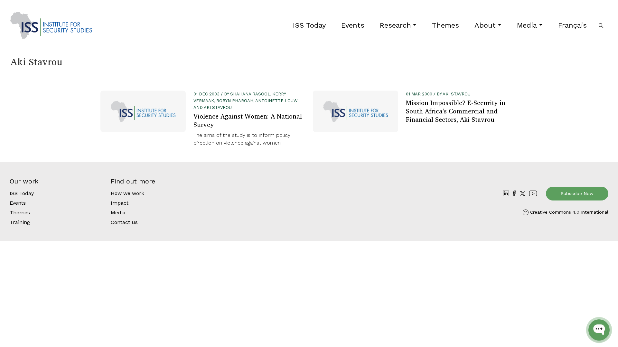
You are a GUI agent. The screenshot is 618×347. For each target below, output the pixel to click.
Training (20, 222)
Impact (119, 203)
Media (527, 25)
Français (572, 25)
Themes (445, 25)
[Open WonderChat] (599, 330)
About (485, 25)
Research (395, 25)
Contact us (124, 222)
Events (352, 25)
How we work (127, 193)
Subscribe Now (577, 193)
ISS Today (309, 25)
